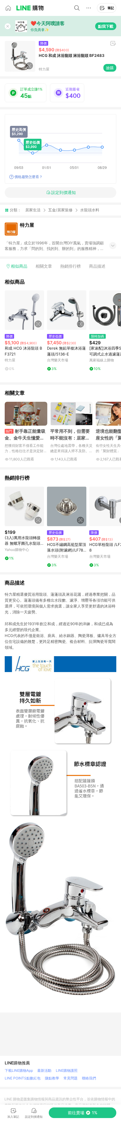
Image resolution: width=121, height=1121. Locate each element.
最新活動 (44, 1070)
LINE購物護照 (67, 1070)
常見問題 (70, 1078)
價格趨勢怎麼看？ (28, 177)
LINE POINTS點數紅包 (23, 1078)
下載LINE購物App (19, 1070)
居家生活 (33, 210)
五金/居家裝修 (60, 210)
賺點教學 (52, 1078)
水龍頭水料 (89, 210)
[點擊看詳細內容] (24, 310)
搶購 (110, 67)
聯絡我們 (89, 1078)
